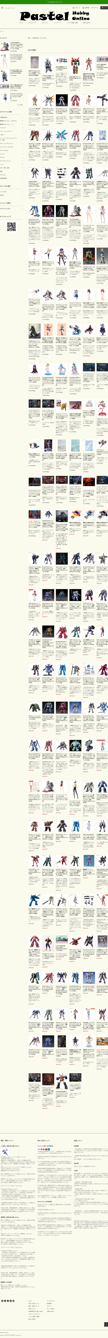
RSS (30, 1319)
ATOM (33, 1319)
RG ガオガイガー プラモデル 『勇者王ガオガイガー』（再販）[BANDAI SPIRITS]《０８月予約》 (48, 837)
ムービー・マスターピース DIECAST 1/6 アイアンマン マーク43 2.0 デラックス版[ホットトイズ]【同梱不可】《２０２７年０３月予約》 (48, 490)
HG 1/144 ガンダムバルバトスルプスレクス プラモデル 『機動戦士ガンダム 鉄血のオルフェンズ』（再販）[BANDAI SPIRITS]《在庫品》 (62, 912)
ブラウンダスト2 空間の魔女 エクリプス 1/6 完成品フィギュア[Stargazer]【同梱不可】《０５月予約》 (48, 457)
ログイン (95, 7)
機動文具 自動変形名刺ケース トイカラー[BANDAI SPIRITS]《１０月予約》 (75, 524)
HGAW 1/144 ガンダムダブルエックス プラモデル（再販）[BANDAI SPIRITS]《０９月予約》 (48, 111)
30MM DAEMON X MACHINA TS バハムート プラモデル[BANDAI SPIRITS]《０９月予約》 (34, 184)
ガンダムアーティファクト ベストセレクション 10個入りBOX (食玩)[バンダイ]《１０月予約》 (62, 416)
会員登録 (87, 7)
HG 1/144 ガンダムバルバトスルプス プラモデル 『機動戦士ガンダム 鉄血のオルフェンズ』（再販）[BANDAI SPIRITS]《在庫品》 (48, 912)
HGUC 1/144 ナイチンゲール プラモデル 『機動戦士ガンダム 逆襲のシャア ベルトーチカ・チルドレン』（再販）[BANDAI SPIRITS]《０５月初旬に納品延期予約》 (75, 954)
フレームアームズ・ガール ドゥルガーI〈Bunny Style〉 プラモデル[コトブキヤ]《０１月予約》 (75, 803)
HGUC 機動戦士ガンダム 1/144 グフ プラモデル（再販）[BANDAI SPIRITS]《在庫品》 (34, 911)
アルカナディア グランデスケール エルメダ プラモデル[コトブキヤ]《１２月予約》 (16, 96)
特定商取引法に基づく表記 (36, 1311)
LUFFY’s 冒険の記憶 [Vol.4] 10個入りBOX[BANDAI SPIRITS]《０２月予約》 (16, 86)
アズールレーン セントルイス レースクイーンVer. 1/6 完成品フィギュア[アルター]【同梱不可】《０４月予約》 (34, 302)
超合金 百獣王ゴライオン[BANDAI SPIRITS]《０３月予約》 (75, 78)
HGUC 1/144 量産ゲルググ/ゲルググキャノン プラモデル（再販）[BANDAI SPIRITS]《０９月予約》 (75, 569)
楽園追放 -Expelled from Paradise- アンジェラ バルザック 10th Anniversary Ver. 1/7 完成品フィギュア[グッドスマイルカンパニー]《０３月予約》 (88, 1054)
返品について (32, 1308)
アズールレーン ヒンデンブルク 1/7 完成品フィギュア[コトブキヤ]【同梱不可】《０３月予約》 (89, 340)
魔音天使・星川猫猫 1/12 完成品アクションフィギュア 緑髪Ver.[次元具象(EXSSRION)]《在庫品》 (61, 340)
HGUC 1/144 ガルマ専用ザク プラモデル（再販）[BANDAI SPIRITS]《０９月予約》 (35, 680)
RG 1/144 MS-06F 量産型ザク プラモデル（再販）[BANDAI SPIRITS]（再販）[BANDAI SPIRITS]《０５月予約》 (48, 1025)
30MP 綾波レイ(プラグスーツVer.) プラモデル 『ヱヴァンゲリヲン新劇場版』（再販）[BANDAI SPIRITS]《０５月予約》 (89, 1025)
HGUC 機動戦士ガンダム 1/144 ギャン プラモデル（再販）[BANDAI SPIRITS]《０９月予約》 (88, 642)
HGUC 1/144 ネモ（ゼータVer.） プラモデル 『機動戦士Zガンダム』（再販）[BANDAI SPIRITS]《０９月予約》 (75, 643)
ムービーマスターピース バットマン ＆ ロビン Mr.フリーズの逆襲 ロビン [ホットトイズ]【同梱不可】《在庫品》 (88, 493)
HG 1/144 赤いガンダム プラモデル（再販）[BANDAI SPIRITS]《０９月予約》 (35, 872)
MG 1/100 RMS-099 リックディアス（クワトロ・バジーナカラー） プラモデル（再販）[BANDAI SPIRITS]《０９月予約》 (61, 644)
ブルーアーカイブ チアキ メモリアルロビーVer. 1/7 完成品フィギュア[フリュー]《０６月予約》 (34, 380)
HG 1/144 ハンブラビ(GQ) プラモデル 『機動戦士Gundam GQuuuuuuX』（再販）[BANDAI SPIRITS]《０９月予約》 (35, 570)
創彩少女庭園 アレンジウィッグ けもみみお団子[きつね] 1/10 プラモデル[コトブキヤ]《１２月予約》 (89, 305)
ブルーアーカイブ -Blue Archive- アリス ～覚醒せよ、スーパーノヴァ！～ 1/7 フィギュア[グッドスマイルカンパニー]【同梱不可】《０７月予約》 (75, 341)
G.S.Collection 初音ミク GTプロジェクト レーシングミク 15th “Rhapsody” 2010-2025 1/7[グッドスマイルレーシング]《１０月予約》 (75, 381)
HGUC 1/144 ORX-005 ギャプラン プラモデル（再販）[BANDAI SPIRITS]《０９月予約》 (34, 756)
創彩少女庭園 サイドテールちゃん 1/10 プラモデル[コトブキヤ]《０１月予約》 (34, 264)
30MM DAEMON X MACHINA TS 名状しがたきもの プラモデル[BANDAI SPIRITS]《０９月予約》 (48, 184)
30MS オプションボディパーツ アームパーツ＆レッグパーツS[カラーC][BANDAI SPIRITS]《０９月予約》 (35, 798)
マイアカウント (51, 1301)
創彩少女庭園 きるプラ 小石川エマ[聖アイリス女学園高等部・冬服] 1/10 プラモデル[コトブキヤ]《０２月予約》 (75, 265)
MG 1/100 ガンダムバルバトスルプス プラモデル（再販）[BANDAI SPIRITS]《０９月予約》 (75, 680)
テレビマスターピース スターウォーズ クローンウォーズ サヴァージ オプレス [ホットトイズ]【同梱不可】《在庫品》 (34, 493)
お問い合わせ (86, 22)
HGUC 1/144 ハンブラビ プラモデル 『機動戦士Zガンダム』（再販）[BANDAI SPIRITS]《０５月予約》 (48, 1052)
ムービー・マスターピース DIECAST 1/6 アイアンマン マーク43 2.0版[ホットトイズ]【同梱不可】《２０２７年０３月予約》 (62, 490)
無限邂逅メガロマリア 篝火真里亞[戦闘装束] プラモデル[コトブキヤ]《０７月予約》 (75, 1052)
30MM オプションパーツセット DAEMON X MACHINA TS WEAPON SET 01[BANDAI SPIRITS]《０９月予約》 (61, 184)
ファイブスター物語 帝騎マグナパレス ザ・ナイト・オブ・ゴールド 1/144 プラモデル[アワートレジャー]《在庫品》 (34, 111)
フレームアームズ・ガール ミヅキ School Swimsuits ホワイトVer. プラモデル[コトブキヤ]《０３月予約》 (16, 57)
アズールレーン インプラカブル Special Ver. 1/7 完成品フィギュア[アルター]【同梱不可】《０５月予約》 (48, 307)
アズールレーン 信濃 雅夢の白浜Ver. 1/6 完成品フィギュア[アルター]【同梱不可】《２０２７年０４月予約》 (89, 414)
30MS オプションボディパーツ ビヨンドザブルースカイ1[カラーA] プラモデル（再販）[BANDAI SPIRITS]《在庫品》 (75, 912)
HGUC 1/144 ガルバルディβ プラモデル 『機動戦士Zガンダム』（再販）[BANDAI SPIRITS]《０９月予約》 (62, 719)
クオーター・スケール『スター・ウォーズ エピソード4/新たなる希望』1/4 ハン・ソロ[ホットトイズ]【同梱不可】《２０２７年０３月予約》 (34, 1088)
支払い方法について (34, 1303)
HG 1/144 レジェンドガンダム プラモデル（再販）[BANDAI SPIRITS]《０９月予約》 (48, 146)
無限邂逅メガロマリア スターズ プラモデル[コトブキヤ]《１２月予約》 (48, 263)
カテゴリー (31, 22)
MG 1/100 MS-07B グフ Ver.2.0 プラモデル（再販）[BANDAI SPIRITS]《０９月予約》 (61, 680)
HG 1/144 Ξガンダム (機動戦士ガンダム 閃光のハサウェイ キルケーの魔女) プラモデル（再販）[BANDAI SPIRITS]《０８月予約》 (89, 798)
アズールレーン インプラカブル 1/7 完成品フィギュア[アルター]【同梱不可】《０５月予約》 (61, 307)
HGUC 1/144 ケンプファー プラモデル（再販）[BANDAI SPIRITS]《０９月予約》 (62, 569)
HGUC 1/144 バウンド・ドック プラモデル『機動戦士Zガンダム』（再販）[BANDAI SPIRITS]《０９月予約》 (89, 606)
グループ (44, 22)
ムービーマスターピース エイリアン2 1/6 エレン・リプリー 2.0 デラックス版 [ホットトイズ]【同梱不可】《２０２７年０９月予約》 (34, 414)
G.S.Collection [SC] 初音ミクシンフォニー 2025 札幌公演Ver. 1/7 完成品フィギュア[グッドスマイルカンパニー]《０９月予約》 (62, 381)
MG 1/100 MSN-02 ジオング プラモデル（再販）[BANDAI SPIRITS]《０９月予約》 (48, 680)
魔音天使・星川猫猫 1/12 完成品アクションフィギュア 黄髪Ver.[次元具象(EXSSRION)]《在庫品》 (48, 340)
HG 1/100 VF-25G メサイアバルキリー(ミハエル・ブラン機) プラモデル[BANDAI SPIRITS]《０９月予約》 (89, 146)
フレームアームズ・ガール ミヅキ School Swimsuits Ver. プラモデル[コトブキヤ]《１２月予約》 (62, 798)
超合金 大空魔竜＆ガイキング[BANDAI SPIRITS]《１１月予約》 (34, 455)
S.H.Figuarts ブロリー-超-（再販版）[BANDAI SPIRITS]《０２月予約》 (89, 268)
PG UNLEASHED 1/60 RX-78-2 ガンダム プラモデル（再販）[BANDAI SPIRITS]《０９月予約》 (88, 718)
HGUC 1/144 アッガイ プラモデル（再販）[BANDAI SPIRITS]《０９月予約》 (75, 184)
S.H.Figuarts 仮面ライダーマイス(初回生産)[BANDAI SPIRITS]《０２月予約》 (16, 72)
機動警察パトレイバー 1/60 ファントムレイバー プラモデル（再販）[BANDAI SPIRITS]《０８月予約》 (89, 872)
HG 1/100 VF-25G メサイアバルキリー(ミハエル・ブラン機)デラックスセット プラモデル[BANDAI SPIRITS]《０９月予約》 (88, 681)
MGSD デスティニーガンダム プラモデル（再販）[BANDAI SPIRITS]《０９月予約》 (62, 756)
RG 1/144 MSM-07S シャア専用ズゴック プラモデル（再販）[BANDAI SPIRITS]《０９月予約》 (75, 111)
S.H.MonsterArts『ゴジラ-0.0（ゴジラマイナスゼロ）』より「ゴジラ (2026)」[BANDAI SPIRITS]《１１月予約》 (35, 344)
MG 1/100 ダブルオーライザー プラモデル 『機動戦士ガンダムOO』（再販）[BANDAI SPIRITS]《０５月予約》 (35, 1025)
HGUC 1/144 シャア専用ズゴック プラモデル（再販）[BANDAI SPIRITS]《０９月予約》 (48, 222)
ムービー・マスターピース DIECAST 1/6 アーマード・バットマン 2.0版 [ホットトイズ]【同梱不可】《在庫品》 (75, 1087)
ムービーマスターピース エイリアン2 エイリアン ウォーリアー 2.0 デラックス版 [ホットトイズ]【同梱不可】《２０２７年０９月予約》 (88, 377)
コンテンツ (57, 22)
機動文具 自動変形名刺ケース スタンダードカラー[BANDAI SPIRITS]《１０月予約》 (89, 525)
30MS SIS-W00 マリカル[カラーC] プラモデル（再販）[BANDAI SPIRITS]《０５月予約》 (75, 1025)
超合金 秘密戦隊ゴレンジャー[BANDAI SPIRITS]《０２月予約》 (61, 68)
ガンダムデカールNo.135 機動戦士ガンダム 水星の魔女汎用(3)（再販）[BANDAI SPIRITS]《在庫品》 (75, 457)
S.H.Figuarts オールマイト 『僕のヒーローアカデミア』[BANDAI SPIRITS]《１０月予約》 (48, 956)
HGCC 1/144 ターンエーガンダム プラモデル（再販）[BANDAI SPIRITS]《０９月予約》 (61, 111)
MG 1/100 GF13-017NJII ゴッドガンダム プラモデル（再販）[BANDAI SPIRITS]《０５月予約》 (88, 988)
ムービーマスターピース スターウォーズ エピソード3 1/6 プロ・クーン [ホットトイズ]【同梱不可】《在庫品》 (61, 1052)
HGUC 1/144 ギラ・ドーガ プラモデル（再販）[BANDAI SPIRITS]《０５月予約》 (35, 988)
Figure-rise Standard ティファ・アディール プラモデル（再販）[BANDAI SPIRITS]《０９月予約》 (88, 837)
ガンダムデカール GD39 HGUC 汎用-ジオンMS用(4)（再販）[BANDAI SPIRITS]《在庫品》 (61, 456)
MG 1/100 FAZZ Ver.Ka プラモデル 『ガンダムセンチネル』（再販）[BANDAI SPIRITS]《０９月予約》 (89, 570)
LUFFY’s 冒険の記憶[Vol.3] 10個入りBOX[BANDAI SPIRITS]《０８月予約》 (61, 948)
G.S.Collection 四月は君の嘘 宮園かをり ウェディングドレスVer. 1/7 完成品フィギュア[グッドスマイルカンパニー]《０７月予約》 (48, 381)
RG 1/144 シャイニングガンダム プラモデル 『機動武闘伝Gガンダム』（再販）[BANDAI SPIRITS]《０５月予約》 (62, 1025)
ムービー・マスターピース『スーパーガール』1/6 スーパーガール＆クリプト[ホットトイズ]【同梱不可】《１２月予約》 (34, 524)
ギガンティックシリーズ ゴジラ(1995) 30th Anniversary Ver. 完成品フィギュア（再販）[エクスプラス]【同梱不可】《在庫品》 (48, 1091)
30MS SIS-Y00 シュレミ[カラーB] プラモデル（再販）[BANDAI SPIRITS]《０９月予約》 (34, 606)
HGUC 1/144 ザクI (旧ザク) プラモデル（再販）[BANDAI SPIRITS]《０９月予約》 (48, 718)
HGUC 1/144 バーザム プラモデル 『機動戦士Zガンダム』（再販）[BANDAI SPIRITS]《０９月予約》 (62, 606)
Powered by (2, 1335)
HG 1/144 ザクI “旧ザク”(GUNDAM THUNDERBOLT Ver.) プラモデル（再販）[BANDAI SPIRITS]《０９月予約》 (48, 643)
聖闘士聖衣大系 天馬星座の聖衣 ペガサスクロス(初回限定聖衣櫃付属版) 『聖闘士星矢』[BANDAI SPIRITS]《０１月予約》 (89, 77)
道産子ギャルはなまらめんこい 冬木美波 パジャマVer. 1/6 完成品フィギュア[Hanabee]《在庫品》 (34, 73)
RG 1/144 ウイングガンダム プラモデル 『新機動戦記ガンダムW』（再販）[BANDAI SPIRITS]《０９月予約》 (35, 643)
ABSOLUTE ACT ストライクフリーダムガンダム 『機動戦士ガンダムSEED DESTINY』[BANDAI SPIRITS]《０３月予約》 (48, 523)
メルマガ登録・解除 (72, 22)
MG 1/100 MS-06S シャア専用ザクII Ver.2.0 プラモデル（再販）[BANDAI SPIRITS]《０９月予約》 (48, 756)
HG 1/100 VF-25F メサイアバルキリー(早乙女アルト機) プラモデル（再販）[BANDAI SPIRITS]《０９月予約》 (62, 222)
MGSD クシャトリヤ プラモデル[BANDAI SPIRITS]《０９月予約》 (35, 717)
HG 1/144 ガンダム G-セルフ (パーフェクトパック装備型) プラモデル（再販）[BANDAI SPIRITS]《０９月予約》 (62, 146)
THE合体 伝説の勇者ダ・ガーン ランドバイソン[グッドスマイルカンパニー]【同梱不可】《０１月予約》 (62, 1094)
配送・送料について (34, 1306)
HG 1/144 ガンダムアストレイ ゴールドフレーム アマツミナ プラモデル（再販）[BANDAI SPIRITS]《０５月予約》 (89, 953)
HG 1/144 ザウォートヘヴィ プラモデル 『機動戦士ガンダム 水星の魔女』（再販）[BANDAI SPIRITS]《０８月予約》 (75, 872)
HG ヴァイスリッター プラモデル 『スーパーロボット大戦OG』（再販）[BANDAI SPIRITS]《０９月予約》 (75, 606)
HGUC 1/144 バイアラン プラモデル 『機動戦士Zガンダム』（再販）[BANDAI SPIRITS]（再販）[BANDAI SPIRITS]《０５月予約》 (61, 990)
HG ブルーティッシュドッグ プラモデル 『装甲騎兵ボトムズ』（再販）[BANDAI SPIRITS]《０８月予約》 (35, 837)
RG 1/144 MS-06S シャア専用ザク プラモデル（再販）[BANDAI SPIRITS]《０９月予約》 (75, 146)
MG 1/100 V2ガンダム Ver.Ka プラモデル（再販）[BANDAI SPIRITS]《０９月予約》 (47, 569)
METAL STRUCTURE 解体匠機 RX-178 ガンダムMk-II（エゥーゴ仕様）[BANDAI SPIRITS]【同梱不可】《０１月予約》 (62, 527)
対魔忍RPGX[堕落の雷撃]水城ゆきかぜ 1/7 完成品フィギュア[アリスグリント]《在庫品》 (75, 416)
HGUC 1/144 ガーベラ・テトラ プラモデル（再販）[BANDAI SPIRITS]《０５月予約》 (47, 988)
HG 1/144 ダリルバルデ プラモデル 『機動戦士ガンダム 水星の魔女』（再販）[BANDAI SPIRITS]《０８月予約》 (61, 872)
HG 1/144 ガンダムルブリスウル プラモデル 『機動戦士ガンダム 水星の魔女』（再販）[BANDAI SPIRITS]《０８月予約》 (48, 872)
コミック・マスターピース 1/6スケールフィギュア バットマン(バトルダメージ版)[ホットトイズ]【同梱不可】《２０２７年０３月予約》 (75, 490)
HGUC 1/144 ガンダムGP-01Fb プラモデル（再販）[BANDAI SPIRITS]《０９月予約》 (34, 222)
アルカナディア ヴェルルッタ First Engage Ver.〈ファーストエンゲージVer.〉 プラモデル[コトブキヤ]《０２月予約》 (61, 271)
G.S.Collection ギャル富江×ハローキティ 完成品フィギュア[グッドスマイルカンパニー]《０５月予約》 (48, 798)
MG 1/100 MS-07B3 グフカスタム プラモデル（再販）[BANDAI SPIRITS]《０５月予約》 (75, 988)
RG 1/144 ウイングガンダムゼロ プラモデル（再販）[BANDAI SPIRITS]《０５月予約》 (34, 1052)
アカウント (77, 7)
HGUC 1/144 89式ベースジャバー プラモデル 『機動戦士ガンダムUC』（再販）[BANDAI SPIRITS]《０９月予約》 (89, 757)
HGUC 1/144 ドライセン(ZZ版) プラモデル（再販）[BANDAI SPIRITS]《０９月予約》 (47, 606)
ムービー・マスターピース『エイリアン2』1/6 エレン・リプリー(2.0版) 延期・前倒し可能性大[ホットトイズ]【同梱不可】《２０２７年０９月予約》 (48, 415)
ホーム (21, 22)
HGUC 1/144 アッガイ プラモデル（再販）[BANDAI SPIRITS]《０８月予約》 (62, 837)
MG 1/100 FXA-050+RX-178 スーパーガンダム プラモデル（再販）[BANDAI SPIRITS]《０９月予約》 (75, 719)
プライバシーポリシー (34, 1314)
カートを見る (50, 1308)
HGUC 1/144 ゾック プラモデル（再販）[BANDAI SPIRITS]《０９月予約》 (75, 755)
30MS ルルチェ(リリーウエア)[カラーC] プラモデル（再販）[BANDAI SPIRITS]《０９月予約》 (88, 111)
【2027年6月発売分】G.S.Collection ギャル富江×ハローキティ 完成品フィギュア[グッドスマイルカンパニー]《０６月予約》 (16, 45)
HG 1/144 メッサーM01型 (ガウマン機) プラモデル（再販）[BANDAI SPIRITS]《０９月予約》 (34, 146)
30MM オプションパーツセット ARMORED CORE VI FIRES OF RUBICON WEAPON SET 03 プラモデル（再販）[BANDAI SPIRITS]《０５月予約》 (89, 912)
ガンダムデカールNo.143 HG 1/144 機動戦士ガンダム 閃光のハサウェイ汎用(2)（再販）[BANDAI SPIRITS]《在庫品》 (89, 457)
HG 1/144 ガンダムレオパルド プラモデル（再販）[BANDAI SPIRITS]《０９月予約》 (89, 184)
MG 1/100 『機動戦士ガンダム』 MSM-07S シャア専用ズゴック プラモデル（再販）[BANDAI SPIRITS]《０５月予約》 (34, 953)
